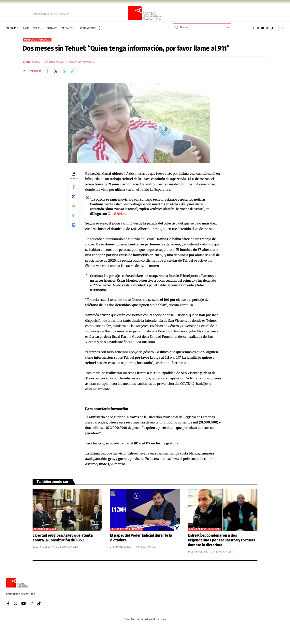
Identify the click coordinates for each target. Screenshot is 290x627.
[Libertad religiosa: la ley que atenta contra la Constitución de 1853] (67, 510)
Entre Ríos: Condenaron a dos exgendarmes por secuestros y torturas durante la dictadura (221, 540)
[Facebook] (254, 28)
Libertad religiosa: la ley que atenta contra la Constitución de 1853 (63, 538)
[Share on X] (56, 71)
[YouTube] (263, 28)
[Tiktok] (272, 28)
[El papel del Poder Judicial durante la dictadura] (145, 510)
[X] (258, 28)
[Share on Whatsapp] (64, 71)
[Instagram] (268, 28)
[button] (99, 28)
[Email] (73, 206)
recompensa (135, 422)
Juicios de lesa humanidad (126, 529)
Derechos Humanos (37, 39)
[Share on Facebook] (47, 71)
